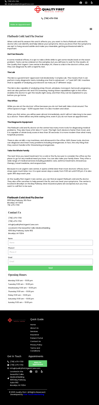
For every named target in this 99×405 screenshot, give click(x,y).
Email (10, 257)
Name (10, 238)
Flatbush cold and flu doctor (23, 127)
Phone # (11, 248)
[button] (91, 29)
